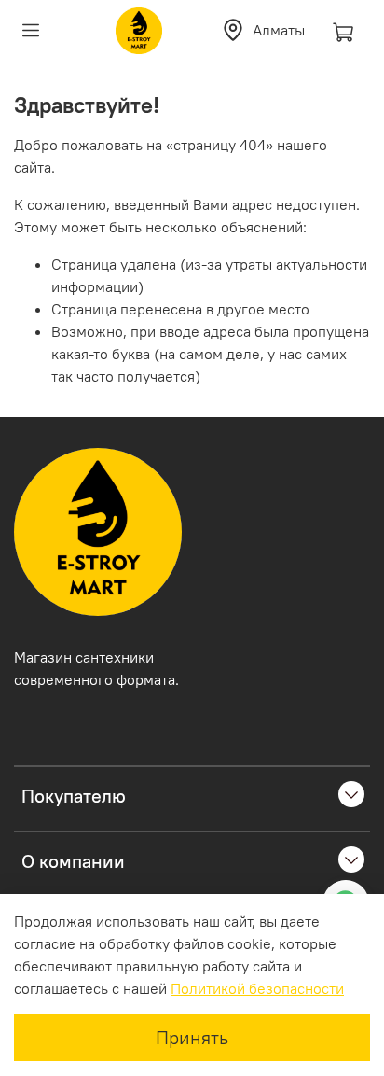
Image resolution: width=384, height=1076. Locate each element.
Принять (192, 1037)
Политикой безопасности (257, 988)
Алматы (279, 30)
